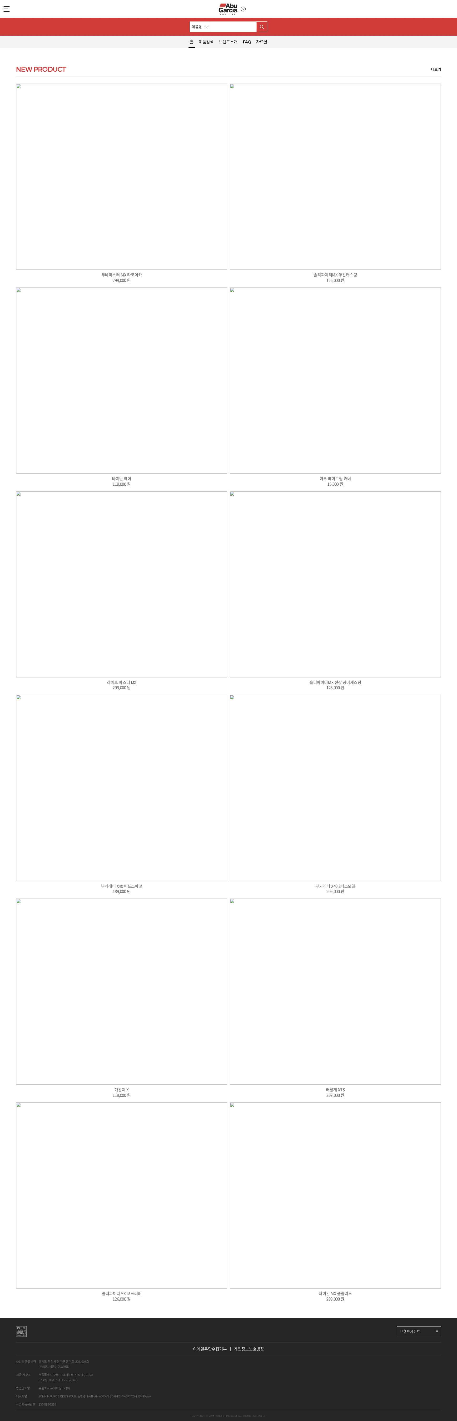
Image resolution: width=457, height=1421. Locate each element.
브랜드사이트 (410, 1331)
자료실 (261, 42)
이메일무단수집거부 (210, 1349)
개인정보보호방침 (249, 1349)
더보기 (436, 69)
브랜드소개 (228, 42)
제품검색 (206, 42)
